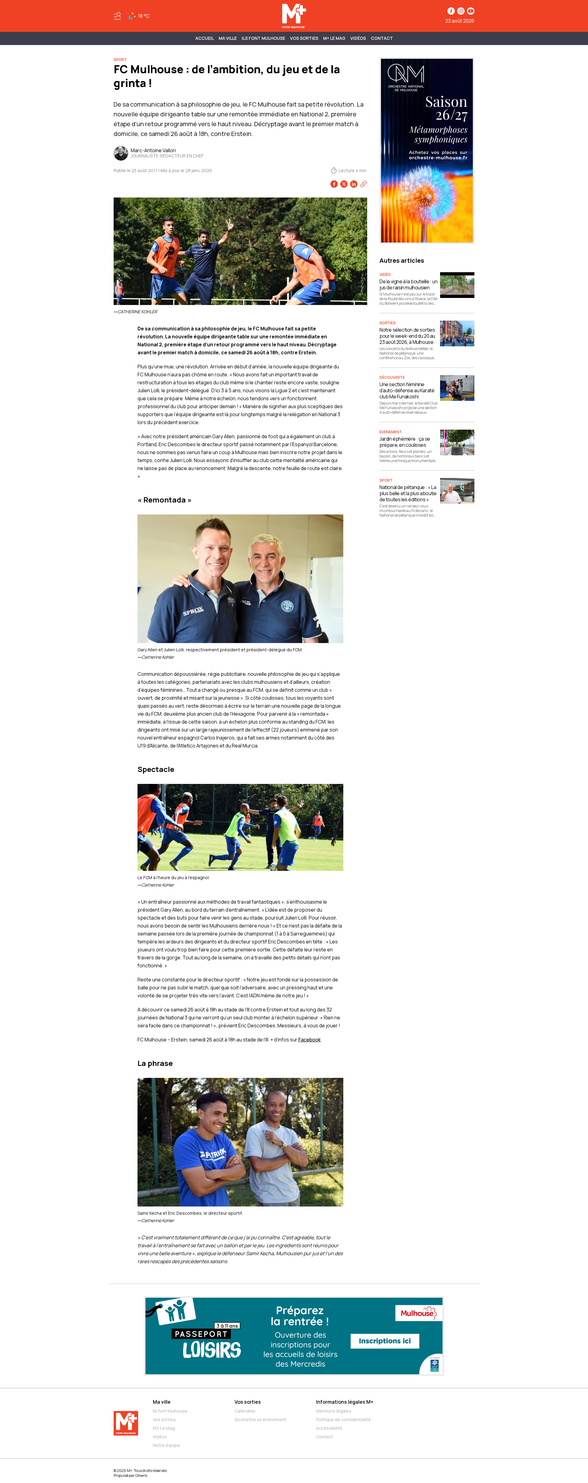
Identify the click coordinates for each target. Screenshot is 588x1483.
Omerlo (141, 1475)
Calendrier (245, 1411)
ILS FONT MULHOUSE (263, 38)
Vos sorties (304, 38)
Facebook (309, 1039)
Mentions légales (333, 1411)
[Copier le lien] (363, 184)
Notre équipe (166, 1445)
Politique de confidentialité (343, 1419)
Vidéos (358, 38)
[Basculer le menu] (117, 16)
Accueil (204, 38)
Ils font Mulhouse (170, 1411)
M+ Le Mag (334, 38)
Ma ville (162, 1401)
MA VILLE (228, 38)
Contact (382, 38)
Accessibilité (329, 1428)
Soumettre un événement (260, 1419)
